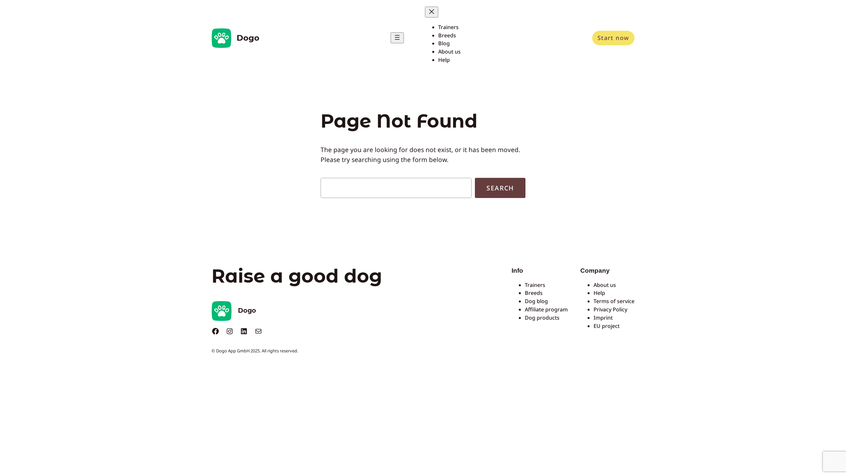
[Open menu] (397, 37)
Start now (613, 38)
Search (500, 187)
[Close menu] (431, 12)
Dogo (248, 38)
